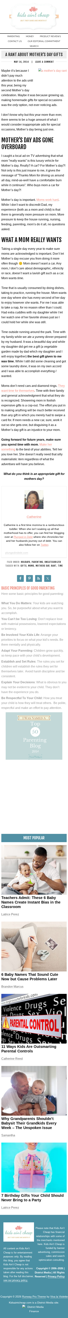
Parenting (37, 562)
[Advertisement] (34, 798)
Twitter (44, 544)
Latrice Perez (10, 914)
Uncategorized (53, 562)
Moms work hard (47, 199)
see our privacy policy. (15, 1280)
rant (53, 565)
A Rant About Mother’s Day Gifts (34, 54)
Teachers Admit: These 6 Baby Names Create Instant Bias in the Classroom (30, 902)
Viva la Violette (59, 1296)
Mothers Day (42, 565)
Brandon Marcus (12, 986)
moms (31, 565)
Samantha (8, 1135)
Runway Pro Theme (34, 1296)
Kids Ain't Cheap (34, 29)
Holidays (25, 562)
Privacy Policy (56, 1276)
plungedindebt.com (16, 552)
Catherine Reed (12, 1058)
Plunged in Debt (23, 536)
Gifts (24, 565)
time (60, 565)
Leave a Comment (44, 61)
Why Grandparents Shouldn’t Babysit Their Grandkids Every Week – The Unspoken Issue (28, 1123)
